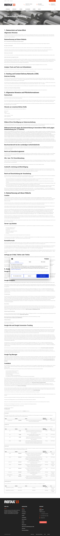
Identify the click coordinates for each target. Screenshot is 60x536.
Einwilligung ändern (7, 408)
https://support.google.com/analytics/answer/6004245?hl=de (13, 317)
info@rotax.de (43, 517)
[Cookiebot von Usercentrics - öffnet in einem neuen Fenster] (45, 259)
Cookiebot (19, 420)
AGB (44, 534)
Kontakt (48, 534)
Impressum (32, 534)
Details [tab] (30, 261)
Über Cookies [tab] (43, 261)
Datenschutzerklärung (36, 390)
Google (20, 430)
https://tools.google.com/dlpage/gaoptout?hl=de (33, 309)
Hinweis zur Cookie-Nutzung (16, 269)
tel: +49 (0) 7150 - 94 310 (44, 513)
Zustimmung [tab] (17, 261)
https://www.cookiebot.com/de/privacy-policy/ (39, 382)
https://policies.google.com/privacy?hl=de (47, 347)
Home (5, 22)
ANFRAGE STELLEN (43, 522)
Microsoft (19, 453)
